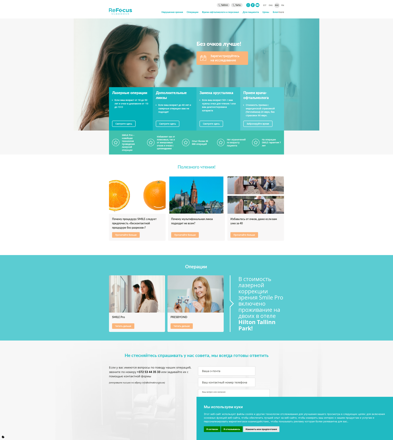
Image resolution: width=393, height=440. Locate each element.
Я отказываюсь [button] (232, 429)
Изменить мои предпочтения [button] (261, 429)
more (281, 12)
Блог (275, 12)
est (264, 5)
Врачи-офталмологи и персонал (220, 12)
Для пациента (251, 12)
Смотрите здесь (123, 123)
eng (271, 5)
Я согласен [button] (212, 429)
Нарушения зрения (172, 12)
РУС (277, 5)
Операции (192, 12)
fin (282, 5)
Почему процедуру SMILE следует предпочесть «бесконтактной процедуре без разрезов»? (134, 223)
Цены (266, 12)
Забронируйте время (258, 123)
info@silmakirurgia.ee (153, 382)
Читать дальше (123, 326)
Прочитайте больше (126, 234)
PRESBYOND (179, 317)
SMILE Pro (118, 317)
